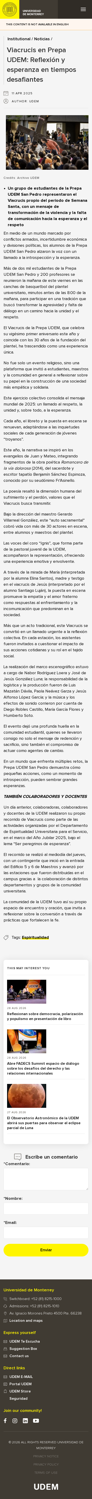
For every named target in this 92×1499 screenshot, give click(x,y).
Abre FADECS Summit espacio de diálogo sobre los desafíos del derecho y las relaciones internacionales (43, 1068)
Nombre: (13, 1199)
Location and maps (26, 1320)
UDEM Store (20, 1391)
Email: (11, 1223)
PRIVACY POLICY (46, 1464)
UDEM (29, 9)
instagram (15, 1421)
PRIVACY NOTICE (46, 1456)
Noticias (42, 39)
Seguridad (18, 1398)
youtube (36, 1421)
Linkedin (25, 1421)
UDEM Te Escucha (24, 1341)
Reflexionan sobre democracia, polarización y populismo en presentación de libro (45, 1016)
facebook (5, 1421)
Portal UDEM (20, 1384)
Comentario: (17, 1164)
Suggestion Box (23, 1349)
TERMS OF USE (46, 1472)
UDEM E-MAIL (21, 1377)
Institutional (19, 39)
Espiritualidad (35, 937)
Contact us (19, 1356)
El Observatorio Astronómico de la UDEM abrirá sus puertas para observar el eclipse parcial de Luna (43, 1123)
